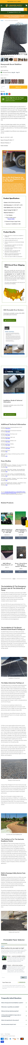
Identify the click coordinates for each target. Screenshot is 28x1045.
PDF (6, 431)
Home (2, 20)
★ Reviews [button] (26, 523)
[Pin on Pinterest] (9, 94)
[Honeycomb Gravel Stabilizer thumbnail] (2, 59)
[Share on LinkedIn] (7, 94)
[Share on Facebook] (2, 94)
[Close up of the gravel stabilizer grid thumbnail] (6, 59)
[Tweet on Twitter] (4, 94)
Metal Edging (7, 1034)
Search (2, 1034)
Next (23, 977)
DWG (9, 431)
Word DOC (8, 428)
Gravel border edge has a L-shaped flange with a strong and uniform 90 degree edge (13, 492)
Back (3, 977)
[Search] (25, 9)
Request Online (11, 218)
